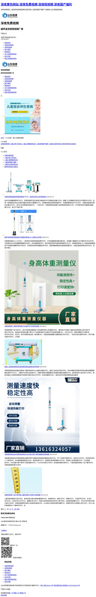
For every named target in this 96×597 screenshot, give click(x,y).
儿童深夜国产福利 (42, 144)
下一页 (14, 509)
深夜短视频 (8, 47)
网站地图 (57, 585)
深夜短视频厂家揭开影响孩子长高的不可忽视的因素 (21, 326)
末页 (18, 509)
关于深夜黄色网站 (10, 54)
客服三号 (23, 593)
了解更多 (4, 530)
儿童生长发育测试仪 (55, 144)
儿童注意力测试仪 (16, 144)
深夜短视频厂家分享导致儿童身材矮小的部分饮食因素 (22, 495)
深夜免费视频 (9, 45)
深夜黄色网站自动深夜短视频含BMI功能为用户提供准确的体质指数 (26, 454)
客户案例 (7, 49)
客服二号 (16, 593)
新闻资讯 (7, 52)
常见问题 (7, 582)
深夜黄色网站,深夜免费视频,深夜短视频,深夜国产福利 (36, 4)
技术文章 (7, 56)
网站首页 (7, 43)
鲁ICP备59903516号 (46, 585)
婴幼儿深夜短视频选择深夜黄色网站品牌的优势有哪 (21, 367)
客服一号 (10, 593)
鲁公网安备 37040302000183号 (70, 585)
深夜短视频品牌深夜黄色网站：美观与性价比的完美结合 (25, 197)
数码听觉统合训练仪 (69, 144)
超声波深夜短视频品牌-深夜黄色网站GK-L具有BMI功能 (22, 237)
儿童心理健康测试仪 (29, 144)
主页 (2, 138)
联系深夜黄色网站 (10, 58)
